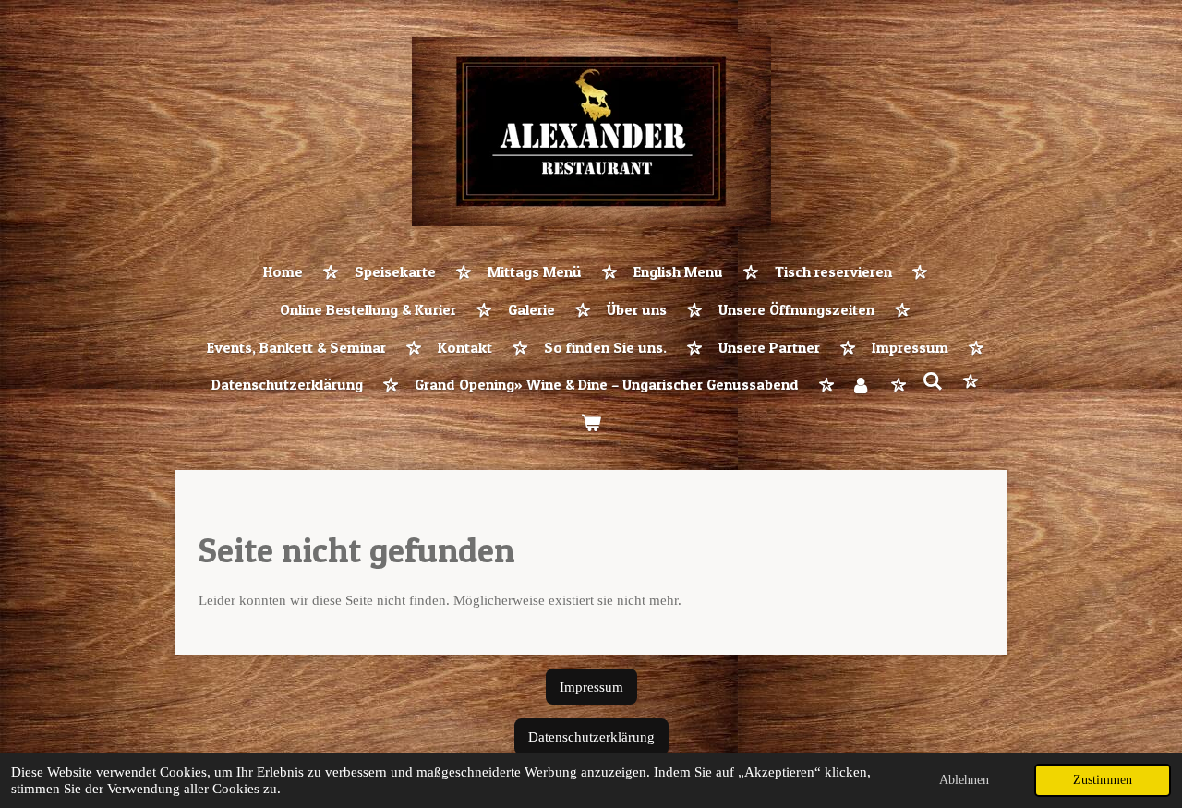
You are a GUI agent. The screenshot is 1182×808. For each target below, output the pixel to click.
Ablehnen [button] (964, 780)
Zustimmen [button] (1102, 780)
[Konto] (860, 385)
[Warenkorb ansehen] (591, 423)
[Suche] (933, 381)
